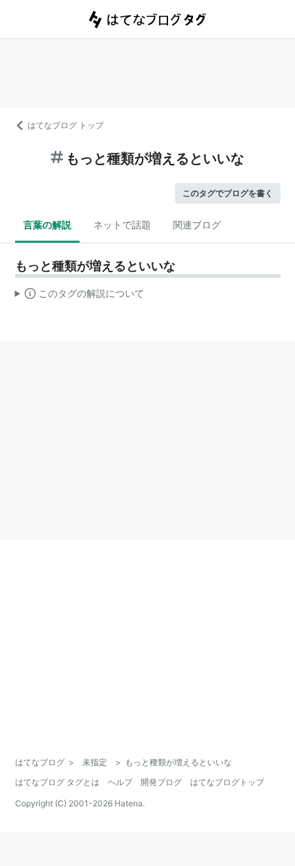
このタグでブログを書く (227, 193)
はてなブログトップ (227, 782)
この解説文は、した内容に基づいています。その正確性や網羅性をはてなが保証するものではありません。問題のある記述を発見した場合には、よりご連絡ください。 (80, 296)
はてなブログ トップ (65, 125)
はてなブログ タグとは (57, 782)
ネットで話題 (122, 224)
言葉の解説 (47, 224)
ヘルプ (120, 782)
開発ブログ (161, 782)
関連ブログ (197, 224)
